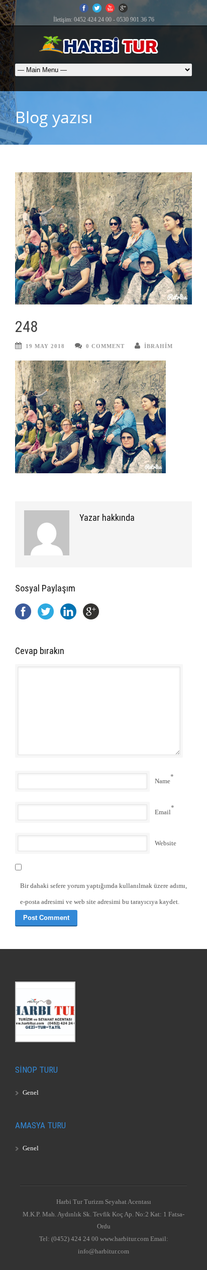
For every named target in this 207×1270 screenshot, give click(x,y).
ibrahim (158, 346)
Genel (31, 1092)
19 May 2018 (45, 346)
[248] (103, 238)
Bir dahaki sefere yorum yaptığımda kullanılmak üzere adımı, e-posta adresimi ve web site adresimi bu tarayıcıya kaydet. (103, 893)
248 (26, 327)
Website (165, 843)
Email (163, 812)
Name (162, 781)
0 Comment (105, 346)
